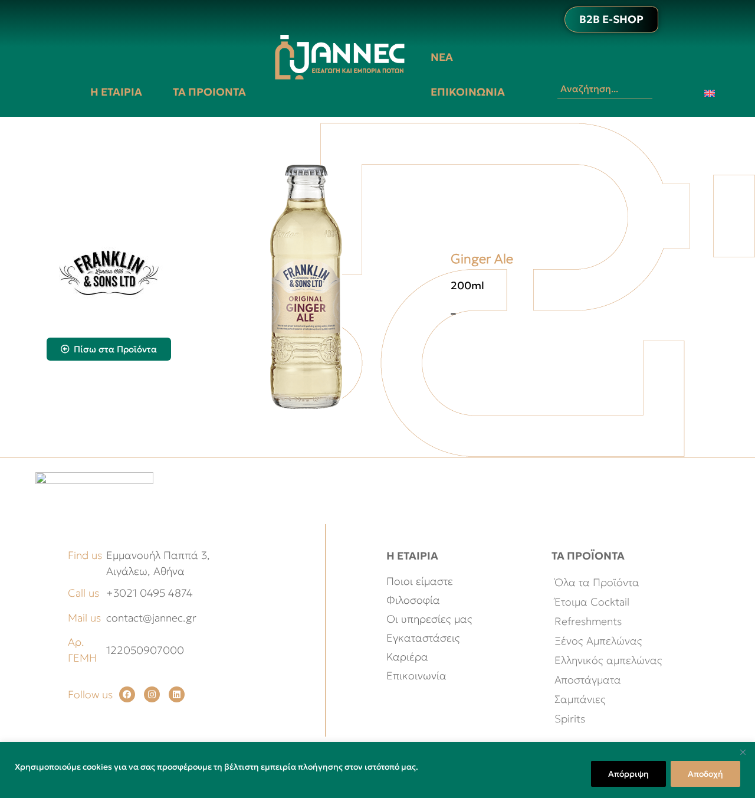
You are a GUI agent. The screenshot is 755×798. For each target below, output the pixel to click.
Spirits (569, 718)
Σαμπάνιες (580, 699)
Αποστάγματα (587, 679)
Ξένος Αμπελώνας (598, 640)
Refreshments (588, 621)
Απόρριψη (628, 773)
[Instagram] (152, 694)
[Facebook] (127, 694)
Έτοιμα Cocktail (591, 602)
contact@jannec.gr (151, 617)
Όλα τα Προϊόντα (596, 582)
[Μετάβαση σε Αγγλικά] (709, 92)
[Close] (743, 752)
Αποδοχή (705, 773)
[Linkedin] (177, 694)
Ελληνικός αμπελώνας (608, 660)
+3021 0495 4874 (149, 593)
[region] (377, 770)
